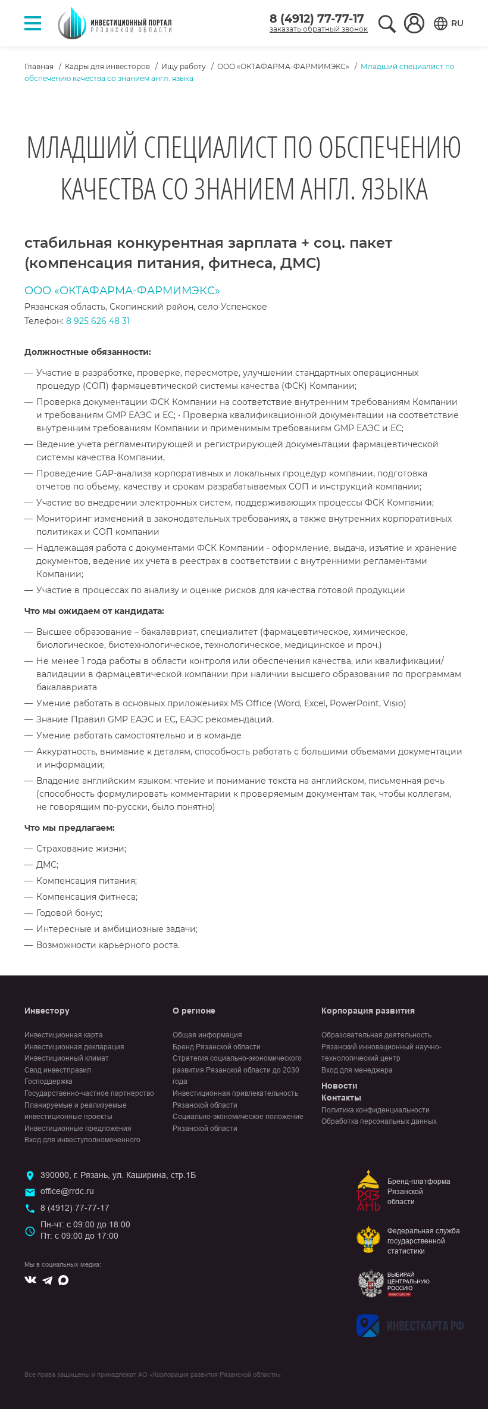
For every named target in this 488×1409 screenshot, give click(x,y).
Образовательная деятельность (376, 1035)
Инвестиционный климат (66, 1058)
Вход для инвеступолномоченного (82, 1140)
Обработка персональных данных (379, 1121)
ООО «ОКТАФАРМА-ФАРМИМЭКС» (283, 66)
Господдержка (48, 1081)
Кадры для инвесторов (107, 66)
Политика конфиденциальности (375, 1110)
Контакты (341, 1097)
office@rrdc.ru (67, 1191)
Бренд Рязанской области (217, 1047)
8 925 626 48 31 (98, 321)
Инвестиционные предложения (78, 1128)
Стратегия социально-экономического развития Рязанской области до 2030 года (237, 1070)
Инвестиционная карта (63, 1035)
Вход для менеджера (357, 1070)
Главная (39, 66)
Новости (339, 1085)
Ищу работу (183, 66)
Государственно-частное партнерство (89, 1093)
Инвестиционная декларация (74, 1047)
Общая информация (207, 1035)
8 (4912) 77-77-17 (317, 18)
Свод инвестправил (57, 1070)
